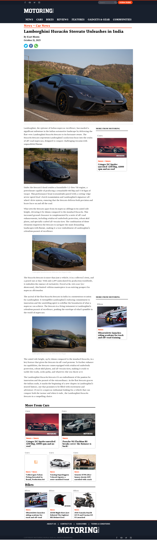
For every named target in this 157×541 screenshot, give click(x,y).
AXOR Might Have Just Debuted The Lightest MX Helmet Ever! (59, 515)
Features (78, 20)
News (29, 20)
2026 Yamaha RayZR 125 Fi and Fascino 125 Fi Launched (83, 515)
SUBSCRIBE (81, 524)
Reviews (62, 20)
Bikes (50, 20)
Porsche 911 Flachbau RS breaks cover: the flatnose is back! (77, 444)
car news (43, 25)
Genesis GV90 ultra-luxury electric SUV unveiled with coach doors (83, 478)
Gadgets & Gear (99, 20)
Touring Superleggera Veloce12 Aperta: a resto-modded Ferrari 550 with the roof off (59, 478)
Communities (122, 20)
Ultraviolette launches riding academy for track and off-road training (111, 335)
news (28, 25)
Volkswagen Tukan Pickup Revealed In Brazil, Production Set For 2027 (35, 478)
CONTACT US (66, 524)
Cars (39, 20)
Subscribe (125, 2)
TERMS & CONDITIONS (100, 524)
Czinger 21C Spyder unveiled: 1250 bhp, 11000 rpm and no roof (111, 167)
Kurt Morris (33, 37)
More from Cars (37, 405)
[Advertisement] (115, 419)
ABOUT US (51, 524)
